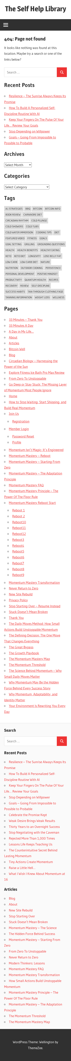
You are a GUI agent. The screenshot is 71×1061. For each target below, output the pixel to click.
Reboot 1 (18, 510)
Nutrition (12, 267)
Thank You (16, 618)
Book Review (13, 214)
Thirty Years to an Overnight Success (34, 827)
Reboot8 (18, 569)
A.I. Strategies (14, 208)
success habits (15, 291)
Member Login (19, 429)
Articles (14, 343)
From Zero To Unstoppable (27, 378)
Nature (45, 262)
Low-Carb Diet (29, 262)
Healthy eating (50, 250)
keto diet (19, 256)
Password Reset (23, 436)
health (10, 250)
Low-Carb (11, 262)
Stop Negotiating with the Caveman (34, 832)
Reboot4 (18, 545)
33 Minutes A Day (21, 325)
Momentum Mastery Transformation (34, 582)
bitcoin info (52, 208)
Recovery (11, 285)
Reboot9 (18, 575)
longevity (34, 256)
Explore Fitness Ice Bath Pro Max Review (36, 372)
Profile (16, 442)
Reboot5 (18, 551)
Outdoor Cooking (32, 267)
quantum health (35, 279)
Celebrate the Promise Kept (28, 815)
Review (24, 285)
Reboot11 (19, 528)
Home (13, 396)
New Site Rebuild (21, 594)
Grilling (29, 244)
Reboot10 (19, 522)
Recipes (53, 279)
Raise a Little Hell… (22, 868)
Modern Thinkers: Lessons (27, 963)
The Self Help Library (35, 8)
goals (43, 238)
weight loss (42, 297)
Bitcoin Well (17, 349)
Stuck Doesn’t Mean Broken (28, 612)
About (13, 337)
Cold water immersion (19, 232)
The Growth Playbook (24, 653)
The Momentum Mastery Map (29, 659)
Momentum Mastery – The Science (33, 928)
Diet (56, 232)
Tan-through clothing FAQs (45, 291)
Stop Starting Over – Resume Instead (34, 606)
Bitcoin (37, 208)
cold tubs (32, 226)
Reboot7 (18, 563)
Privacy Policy (18, 600)
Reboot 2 (18, 516)
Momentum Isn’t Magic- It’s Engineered (36, 450)
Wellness (58, 297)
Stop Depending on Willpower (29, 131)
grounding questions (51, 244)
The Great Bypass (21, 647)
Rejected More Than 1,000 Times (32, 838)
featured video (15, 238)
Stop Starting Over (22, 916)
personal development (20, 273)
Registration (20, 421)
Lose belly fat (52, 256)
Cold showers (14, 226)
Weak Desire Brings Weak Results (32, 821)
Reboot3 (18, 540)
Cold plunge (39, 220)
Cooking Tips (43, 232)
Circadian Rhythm (17, 220)
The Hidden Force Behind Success (32, 934)
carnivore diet (32, 214)
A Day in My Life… (21, 331)
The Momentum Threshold (27, 665)
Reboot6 (18, 557)
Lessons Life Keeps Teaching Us (30, 844)
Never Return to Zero (23, 588)
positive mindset (47, 273)
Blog (12, 355)
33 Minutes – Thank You (25, 319)
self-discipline (41, 285)
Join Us (14, 413)
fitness (32, 238)
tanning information (19, 297)
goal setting (13, 244)
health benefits (27, 250)
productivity (14, 279)
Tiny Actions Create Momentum (31, 862)
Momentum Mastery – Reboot (29, 456)
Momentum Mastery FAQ (26, 485)
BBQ (27, 208)
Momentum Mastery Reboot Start (32, 503)
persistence (53, 267)
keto (8, 256)
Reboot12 (19, 534)
